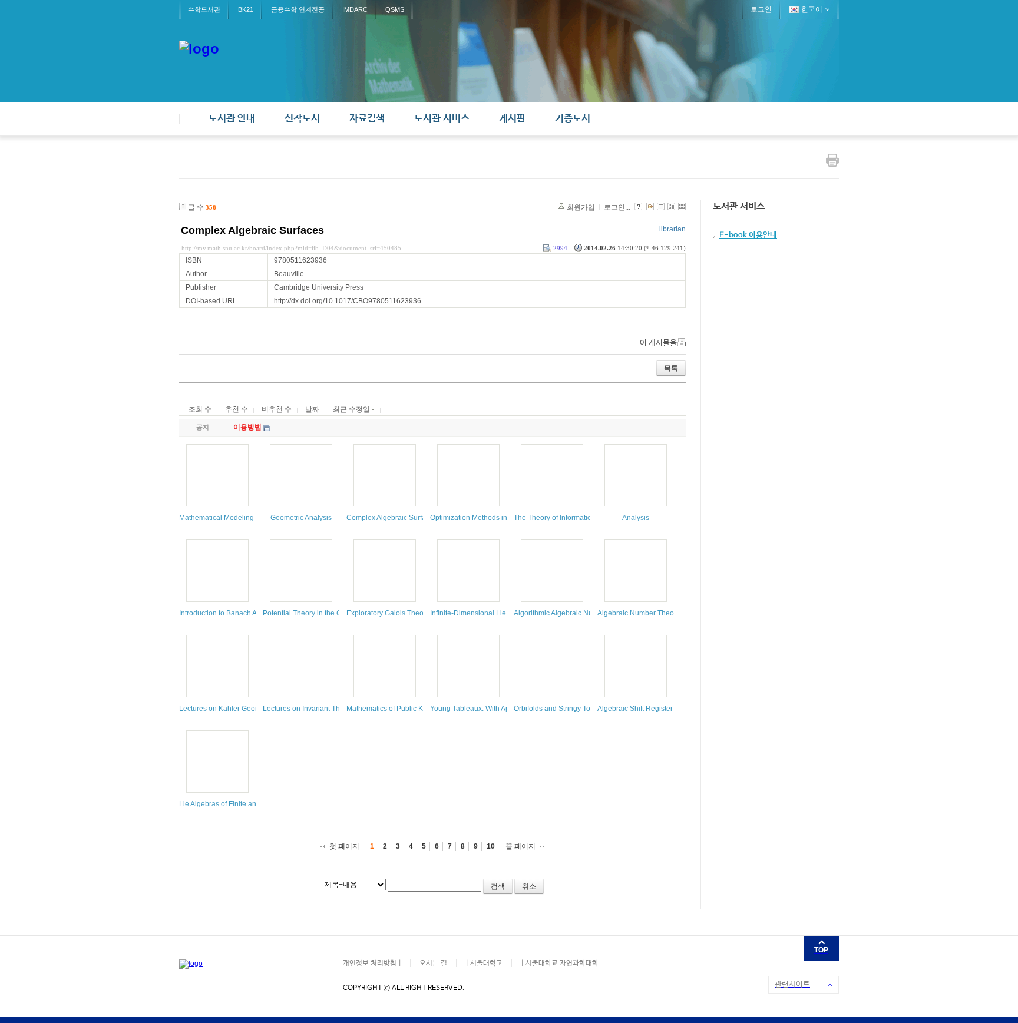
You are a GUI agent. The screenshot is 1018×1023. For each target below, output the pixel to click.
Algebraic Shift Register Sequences (654, 708)
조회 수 (200, 409)
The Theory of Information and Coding (574, 518)
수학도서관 (204, 9)
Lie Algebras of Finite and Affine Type (238, 804)
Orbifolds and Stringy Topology (563, 708)
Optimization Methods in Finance (482, 518)
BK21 (245, 9)
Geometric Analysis (301, 518)
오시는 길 (433, 963)
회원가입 (581, 207)
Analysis (635, 518)
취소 (529, 886)
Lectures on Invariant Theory (308, 708)
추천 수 (236, 409)
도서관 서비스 (442, 118)
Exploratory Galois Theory (387, 613)
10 (491, 846)
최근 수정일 (352, 409)
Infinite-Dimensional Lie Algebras (483, 613)
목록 (671, 368)
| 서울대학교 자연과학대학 (560, 963)
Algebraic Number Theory (638, 613)
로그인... (617, 207)
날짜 (312, 409)
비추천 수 (277, 409)
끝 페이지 (520, 846)
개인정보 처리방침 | (372, 963)
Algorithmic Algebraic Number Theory (573, 613)
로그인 (761, 9)
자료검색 (367, 118)
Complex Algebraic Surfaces (252, 230)
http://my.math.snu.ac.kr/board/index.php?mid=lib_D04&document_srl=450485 (291, 247)
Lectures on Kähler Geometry (226, 708)
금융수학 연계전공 (298, 9)
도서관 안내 (232, 118)
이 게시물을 (658, 343)
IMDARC (355, 9)
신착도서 (302, 118)
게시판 (512, 118)
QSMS (394, 9)
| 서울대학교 (484, 963)
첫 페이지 (344, 846)
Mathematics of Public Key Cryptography (411, 708)
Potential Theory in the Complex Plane (324, 613)
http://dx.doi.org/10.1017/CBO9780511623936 (347, 301)
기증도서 (572, 118)
